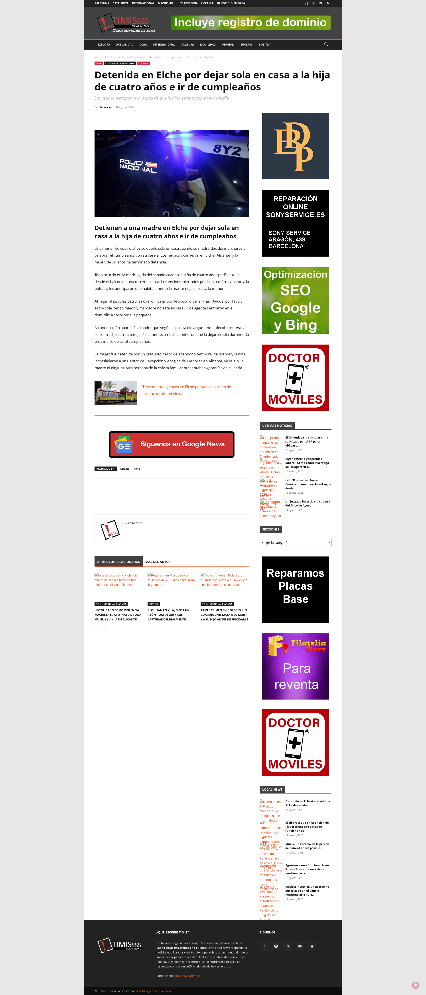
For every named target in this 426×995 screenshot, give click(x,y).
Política (265, 44)
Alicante (124, 468)
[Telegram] (129, 117)
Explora (104, 44)
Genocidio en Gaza (231, 3)
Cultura (187, 44)
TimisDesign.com (147, 991)
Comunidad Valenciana (130, 57)
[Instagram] (306, 3)
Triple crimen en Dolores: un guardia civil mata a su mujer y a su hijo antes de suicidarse (224, 614)
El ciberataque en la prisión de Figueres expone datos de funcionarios (307, 827)
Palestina (102, 3)
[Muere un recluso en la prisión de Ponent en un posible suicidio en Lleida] (271, 856)
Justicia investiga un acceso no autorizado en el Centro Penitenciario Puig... (307, 891)
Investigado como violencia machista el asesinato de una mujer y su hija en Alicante (118, 614)
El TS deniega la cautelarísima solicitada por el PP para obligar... (306, 441)
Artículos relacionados (118, 562)
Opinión (228, 44)
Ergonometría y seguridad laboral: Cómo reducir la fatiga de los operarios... (307, 463)
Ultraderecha (187, 3)
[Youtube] (321, 3)
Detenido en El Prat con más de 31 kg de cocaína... (307, 803)
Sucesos (247, 44)
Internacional (143, 3)
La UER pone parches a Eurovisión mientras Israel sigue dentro (308, 484)
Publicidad (166, 991)
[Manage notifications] (415, 985)
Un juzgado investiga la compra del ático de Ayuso (307, 503)
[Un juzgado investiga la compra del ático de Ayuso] (271, 508)
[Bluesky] (328, 3)
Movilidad (208, 44)
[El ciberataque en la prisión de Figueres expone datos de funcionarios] (271, 835)
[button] (326, 45)
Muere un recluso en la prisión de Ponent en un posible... (307, 846)
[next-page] (104, 628)
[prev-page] (97, 628)
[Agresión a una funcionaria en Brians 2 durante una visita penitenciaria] (271, 877)
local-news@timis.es (188, 976)
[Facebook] (299, 3)
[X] (313, 3)
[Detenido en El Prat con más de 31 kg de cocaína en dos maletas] (271, 811)
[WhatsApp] (119, 117)
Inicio (98, 57)
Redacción (106, 107)
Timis (137, 468)
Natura (153, 604)
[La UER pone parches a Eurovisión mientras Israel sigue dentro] (271, 494)
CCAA (143, 44)
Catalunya (120, 3)
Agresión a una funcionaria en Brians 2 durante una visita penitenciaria (307, 869)
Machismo (165, 3)
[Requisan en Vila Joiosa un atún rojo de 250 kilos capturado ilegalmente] (172, 589)
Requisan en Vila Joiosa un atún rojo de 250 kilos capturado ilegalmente (169, 614)
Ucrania (207, 3)
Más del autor (158, 562)
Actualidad (124, 44)
